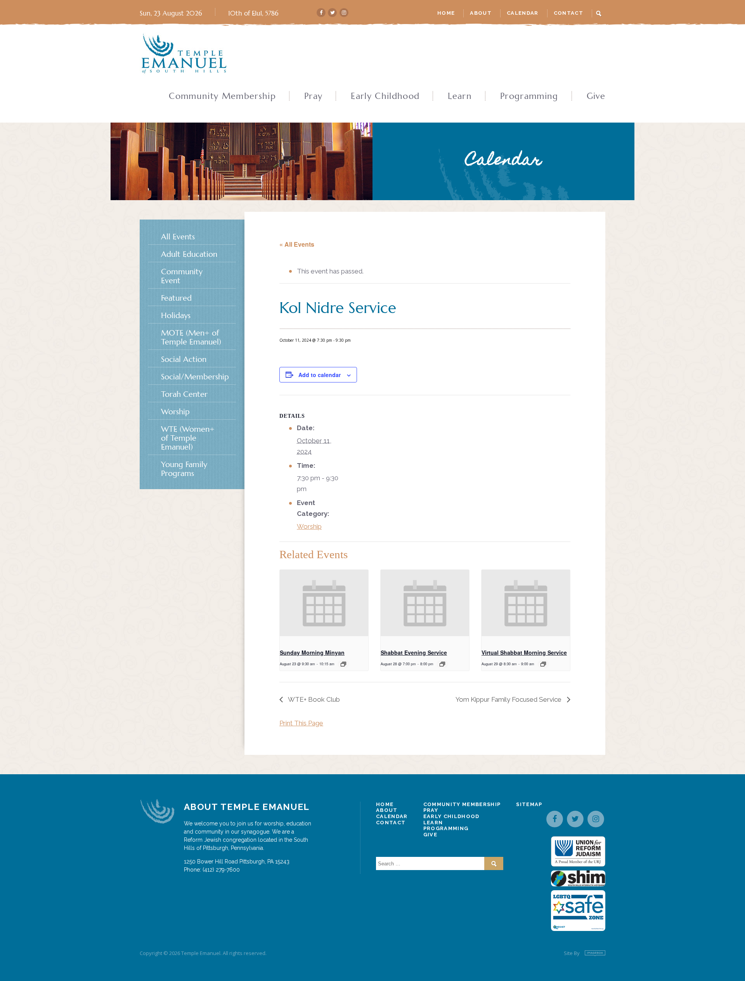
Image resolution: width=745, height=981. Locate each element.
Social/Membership (195, 377)
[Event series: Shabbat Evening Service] (442, 664)
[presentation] (324, 603)
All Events (178, 237)
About (481, 13)
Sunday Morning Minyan (312, 652)
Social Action (183, 359)
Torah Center (184, 394)
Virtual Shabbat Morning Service (524, 652)
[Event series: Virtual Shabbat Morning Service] (543, 664)
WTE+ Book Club (313, 699)
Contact (568, 13)
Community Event (182, 276)
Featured (176, 298)
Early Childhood (385, 96)
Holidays (176, 315)
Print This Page (301, 723)
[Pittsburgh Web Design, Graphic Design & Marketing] (595, 953)
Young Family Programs (184, 469)
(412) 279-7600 (221, 870)
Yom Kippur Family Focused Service (509, 699)
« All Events (296, 244)
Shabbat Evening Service (414, 652)
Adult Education (189, 254)
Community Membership (222, 96)
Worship (309, 526)
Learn (460, 96)
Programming (529, 96)
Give (596, 96)
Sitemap (529, 804)
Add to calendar (319, 375)
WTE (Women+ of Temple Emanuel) (188, 438)
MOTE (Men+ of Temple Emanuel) (191, 337)
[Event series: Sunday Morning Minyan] (343, 664)
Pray (313, 96)
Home (446, 13)
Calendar (523, 13)
